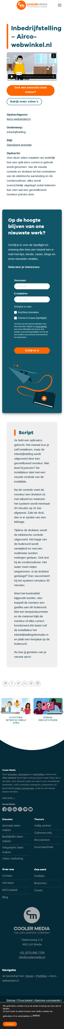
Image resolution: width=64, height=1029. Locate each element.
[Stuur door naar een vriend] (25, 684)
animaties (12, 774)
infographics (24, 774)
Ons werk (40, 869)
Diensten (7, 819)
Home (29, 976)
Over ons (8, 869)
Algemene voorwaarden (47, 1000)
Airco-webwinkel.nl (19, 119)
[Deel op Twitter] (18, 684)
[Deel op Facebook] (12, 684)
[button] (59, 5)
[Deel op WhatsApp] (5, 684)
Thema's (39, 819)
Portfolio (41, 976)
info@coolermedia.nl (32, 957)
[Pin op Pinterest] (31, 684)
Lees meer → (8, 798)
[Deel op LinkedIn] (38, 684)
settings (36, 1015)
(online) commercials (24, 788)
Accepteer (10, 1024)
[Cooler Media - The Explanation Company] (32, 5)
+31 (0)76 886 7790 (32, 952)
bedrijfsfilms (38, 774)
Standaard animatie (19, 144)
